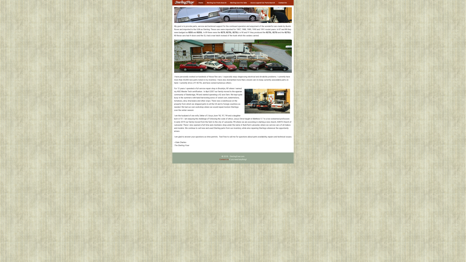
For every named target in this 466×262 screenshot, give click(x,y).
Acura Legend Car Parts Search (262, 3)
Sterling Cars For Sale (238, 3)
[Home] (184, 3)
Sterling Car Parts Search (216, 3)
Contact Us (283, 3)
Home (201, 3)
